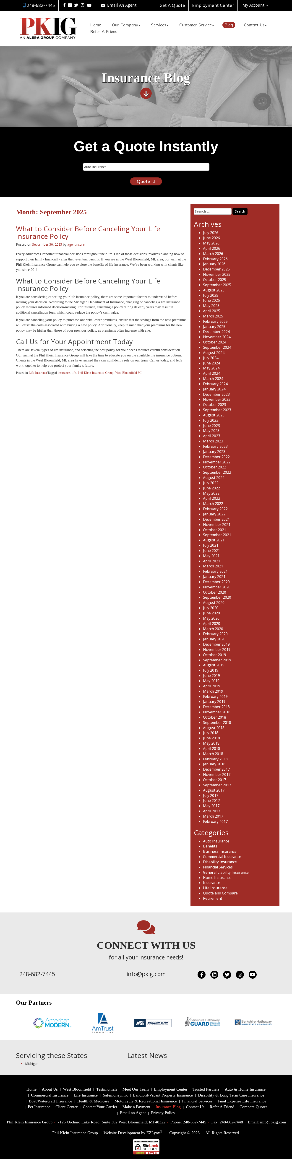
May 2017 (211, 805)
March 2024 (213, 378)
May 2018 (211, 743)
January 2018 (214, 764)
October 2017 (214, 779)
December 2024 (216, 331)
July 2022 (210, 482)
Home (95, 25)
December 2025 (216, 269)
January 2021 (214, 576)
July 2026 (210, 232)
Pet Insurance (39, 1106)
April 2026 (211, 248)
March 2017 (213, 816)
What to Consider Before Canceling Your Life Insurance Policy (88, 232)
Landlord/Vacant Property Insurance (163, 1095)
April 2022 (211, 498)
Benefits (210, 846)
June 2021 (211, 550)
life (74, 372)
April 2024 (211, 373)
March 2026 (213, 253)
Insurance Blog (168, 1106)
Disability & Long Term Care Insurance (231, 1095)
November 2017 (216, 774)
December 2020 (216, 581)
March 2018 (213, 753)
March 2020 (213, 628)
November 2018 (216, 712)
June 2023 (211, 425)
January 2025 (214, 326)
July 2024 (210, 357)
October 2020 (214, 592)
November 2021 (216, 524)
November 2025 (216, 274)
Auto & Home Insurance (245, 1089)
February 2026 (215, 258)
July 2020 (210, 607)
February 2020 (215, 633)
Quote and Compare (220, 893)
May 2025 (211, 305)
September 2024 (217, 347)
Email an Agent (133, 1112)
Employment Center (213, 5)
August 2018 (213, 727)
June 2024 (211, 363)
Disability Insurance (220, 861)
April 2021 (211, 561)
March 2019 (213, 691)
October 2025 (214, 279)
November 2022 (216, 462)
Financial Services (218, 867)
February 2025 (215, 321)
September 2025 (217, 284)
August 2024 (213, 352)
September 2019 (217, 660)
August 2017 (213, 790)
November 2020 (216, 587)
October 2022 (214, 467)
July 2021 (210, 545)
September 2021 (217, 534)
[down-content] (146, 95)
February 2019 (215, 696)
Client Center (66, 1106)
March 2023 (213, 441)
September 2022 (217, 472)
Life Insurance (38, 372)
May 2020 (211, 618)
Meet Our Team (136, 1089)
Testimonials (106, 1089)
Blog (229, 25)
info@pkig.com (146, 974)
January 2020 (214, 639)
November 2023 (216, 399)
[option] (32, 1023)
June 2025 (211, 300)
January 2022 (214, 514)
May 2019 (211, 680)
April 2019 (211, 686)
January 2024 (214, 389)
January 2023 (214, 451)
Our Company (125, 25)
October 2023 (214, 404)
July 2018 (210, 732)
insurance (64, 372)
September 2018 (217, 722)
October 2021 (214, 529)
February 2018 (215, 758)
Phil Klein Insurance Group (95, 372)
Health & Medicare (93, 1101)
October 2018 (214, 717)
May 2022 (211, 493)
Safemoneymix (115, 1095)
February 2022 (215, 508)
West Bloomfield (77, 1089)
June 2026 (211, 237)
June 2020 (211, 613)
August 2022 (213, 477)
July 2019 (210, 670)
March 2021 (213, 566)
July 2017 (210, 795)
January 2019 (214, 701)
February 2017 (215, 821)
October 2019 (214, 654)
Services (158, 25)
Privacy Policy (163, 1112)
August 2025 (213, 290)
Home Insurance (217, 877)
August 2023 (213, 415)
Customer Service (195, 25)
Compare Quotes (253, 1106)
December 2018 (216, 706)
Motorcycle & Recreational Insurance (146, 1101)
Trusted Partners (206, 1089)
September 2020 (217, 597)
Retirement (212, 898)
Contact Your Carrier (100, 1106)
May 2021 (211, 555)
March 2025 (213, 316)
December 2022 (216, 456)
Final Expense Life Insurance (242, 1101)
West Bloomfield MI (128, 372)
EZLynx (153, 1132)
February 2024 (215, 383)
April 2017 (211, 810)
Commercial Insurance (222, 856)
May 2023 (211, 430)
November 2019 (216, 649)
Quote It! (146, 181)
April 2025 (211, 310)
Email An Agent (121, 5)
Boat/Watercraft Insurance (50, 1101)
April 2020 (211, 623)
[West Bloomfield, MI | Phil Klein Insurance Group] (48, 28)
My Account (254, 5)
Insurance (211, 882)
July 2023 (210, 420)
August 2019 (213, 665)
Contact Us (254, 25)
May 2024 (211, 368)
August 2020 (213, 602)
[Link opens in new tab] (64, 5)
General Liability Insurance (226, 872)
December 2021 (216, 519)
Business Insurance (220, 851)
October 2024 (214, 342)
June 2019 (211, 675)
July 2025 (210, 295)
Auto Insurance (216, 841)
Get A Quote (172, 5)
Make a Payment (136, 1106)
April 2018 (211, 748)
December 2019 (216, 644)
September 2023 (217, 409)
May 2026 (211, 243)
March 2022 (213, 503)
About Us (50, 1089)
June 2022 (211, 488)
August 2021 (213, 540)
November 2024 (216, 336)
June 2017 (211, 800)
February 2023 (215, 446)
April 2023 (211, 435)
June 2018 (211, 738)
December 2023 (216, 394)
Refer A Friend (103, 32)
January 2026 (214, 263)
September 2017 (217, 784)
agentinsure (76, 244)
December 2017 (216, 769)
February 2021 (215, 571)
